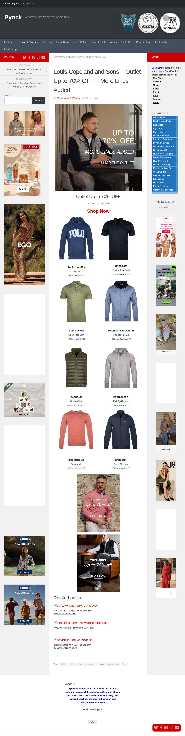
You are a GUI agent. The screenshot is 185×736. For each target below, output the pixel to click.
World (156, 102)
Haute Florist (159, 182)
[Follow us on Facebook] (29, 57)
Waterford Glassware (163, 189)
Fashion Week (162, 42)
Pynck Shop (10, 49)
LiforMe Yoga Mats (162, 121)
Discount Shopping (28, 42)
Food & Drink (98, 42)
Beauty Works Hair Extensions (162, 177)
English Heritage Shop (163, 168)
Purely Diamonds (161, 186)
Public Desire (159, 132)
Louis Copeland (91, 664)
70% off (64, 664)
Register (27, 3)
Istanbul (157, 99)
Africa (156, 88)
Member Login (9, 3)
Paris (155, 95)
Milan (156, 85)
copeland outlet (76, 664)
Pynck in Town (143, 42)
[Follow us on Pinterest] (34, 57)
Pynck (13, 17)
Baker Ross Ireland (162, 157)
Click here (157, 68)
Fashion (8, 42)
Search (7, 95)
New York (158, 78)
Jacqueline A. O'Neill (68, 98)
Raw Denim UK (160, 161)
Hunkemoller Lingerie (163, 153)
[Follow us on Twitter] (24, 57)
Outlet (124, 664)
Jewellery (47, 42)
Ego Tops (157, 128)
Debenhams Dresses (163, 150)
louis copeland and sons (109, 664)
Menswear (60, 57)
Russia (156, 92)
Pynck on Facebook (162, 139)
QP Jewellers (159, 172)
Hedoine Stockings (162, 164)
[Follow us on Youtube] (43, 57)
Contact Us (126, 42)
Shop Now (98, 211)
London (157, 81)
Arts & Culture (80, 42)
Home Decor (62, 42)
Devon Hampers (161, 135)
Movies (113, 42)
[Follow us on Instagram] (38, 57)
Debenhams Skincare (163, 146)
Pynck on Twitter (161, 143)
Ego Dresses (159, 125)
